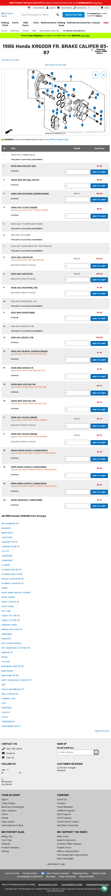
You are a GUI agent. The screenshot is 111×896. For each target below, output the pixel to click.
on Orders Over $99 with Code (55, 35)
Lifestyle (5, 843)
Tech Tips (6, 840)
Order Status (8, 803)
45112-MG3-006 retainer (23, 312)
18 (39, 106)
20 (33, 77)
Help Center (7, 821)
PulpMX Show (64, 847)
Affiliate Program (66, 810)
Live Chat (95, 8)
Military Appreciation (68, 851)
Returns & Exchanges (12, 807)
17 (94, 108)
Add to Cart (99, 172)
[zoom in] (95, 75)
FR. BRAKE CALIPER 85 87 (74, 31)
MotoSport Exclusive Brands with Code (55, 2)
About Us (62, 799)
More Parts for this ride (55, 65)
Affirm (4, 814)
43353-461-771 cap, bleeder (24, 207)
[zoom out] (103, 75)
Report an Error (102, 731)
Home (4, 31)
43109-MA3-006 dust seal (23, 166)
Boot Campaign (65, 858)
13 (47, 90)
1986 (34, 31)
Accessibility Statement (29, 876)
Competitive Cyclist (71, 884)
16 (101, 111)
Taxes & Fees (99, 873)
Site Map (50, 876)
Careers (61, 803)
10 (55, 86)
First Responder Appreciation (72, 854)
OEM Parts (14, 31)
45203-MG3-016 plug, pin (23, 384)
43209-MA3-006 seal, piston (25, 180)
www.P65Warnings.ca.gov (57, 139)
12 (65, 85)
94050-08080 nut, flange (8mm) (26, 500)
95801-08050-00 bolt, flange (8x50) (29, 467)
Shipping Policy (80, 873)
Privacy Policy (30, 873)
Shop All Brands (67, 876)
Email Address (65, 747)
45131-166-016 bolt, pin (22, 337)
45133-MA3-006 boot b (22, 368)
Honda (26, 31)
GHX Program (64, 817)
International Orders (12, 825)
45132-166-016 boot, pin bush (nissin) (29, 351)
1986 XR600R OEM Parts (49, 31)
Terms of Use (12, 873)
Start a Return (9, 810)
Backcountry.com (48, 884)
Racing (5, 851)
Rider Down (63, 836)
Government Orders (68, 821)
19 (52, 73)
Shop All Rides (86, 876)
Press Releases (65, 807)
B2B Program (64, 814)
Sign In (4, 799)
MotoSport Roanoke (67, 825)
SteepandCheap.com (97, 884)
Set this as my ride (10, 60)
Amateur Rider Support (69, 843)
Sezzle (4, 817)
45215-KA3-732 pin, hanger (24, 417)
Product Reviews (10, 847)
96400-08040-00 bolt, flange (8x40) (29, 450)
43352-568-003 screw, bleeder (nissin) (30, 193)
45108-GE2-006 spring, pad (24, 287)
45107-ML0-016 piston (22, 257)
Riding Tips (7, 836)
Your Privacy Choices (57, 873)
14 (52, 92)
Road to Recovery (66, 840)
